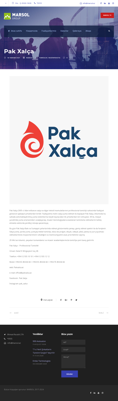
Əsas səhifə (16, 31)
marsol (29, 58)
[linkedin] (105, 3)
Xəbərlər (64, 31)
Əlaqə (88, 31)
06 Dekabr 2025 (40, 364)
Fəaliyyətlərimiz (49, 31)
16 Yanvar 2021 (13, 58)
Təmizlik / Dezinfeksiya (49, 58)
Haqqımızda (31, 31)
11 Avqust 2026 (39, 344)
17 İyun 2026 (38, 356)
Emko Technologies (41, 361)
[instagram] (113, 3)
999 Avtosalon (39, 341)
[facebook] (101, 3)
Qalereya (77, 31)
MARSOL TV (107, 15)
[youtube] (109, 3)
